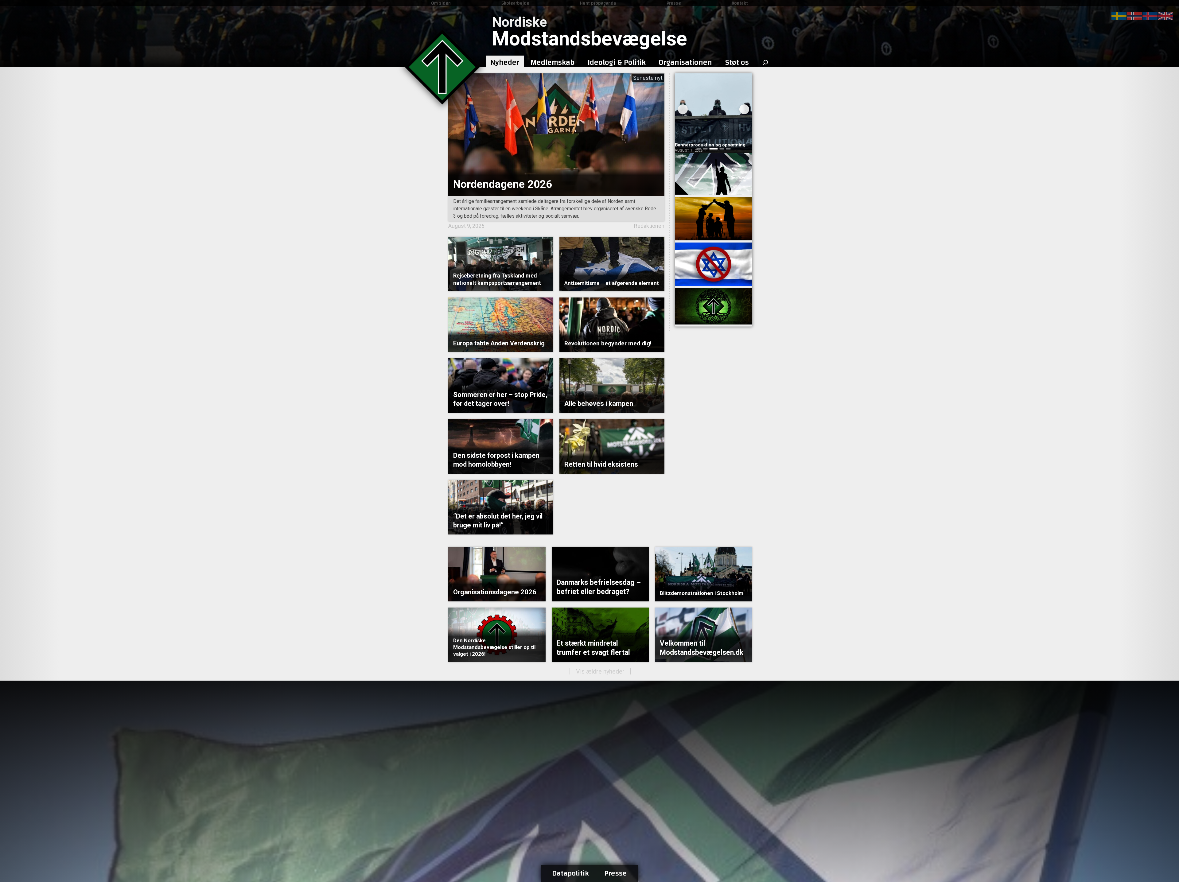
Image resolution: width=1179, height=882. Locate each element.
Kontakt (740, 3)
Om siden (441, 3)
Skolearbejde (515, 3)
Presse (674, 3)
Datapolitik (570, 873)
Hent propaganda (598, 3)
